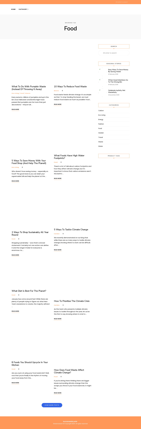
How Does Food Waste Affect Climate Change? (69, 371)
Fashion (101, 124)
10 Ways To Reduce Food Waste (70, 86)
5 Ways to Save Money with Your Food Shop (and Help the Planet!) (29, 162)
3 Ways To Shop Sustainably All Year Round (30, 233)
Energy (100, 119)
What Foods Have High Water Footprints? (69, 157)
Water (100, 146)
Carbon (57, 234)
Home (13, 9)
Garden (101, 133)
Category (23, 9)
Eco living (15, 93)
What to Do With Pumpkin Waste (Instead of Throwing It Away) (29, 88)
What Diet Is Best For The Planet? (29, 290)
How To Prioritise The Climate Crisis (71, 301)
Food (22, 93)
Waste (27, 93)
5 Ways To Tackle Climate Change (71, 229)
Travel (100, 137)
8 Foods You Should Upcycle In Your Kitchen (30, 363)
